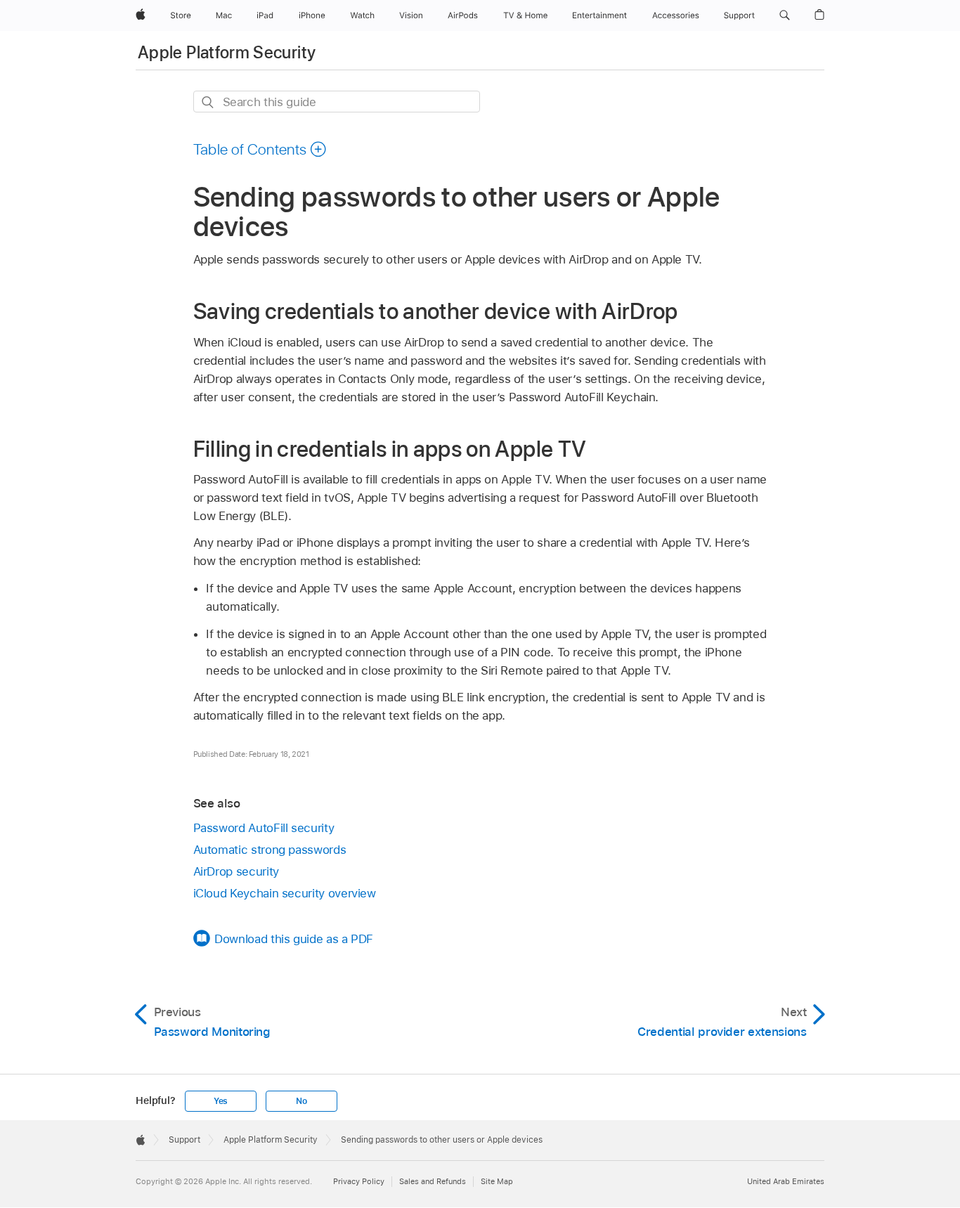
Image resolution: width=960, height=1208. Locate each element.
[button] (785, 15)
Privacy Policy (358, 1181)
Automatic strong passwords (269, 850)
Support (184, 1140)
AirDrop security (236, 871)
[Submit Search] (208, 102)
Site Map (497, 1181)
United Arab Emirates (785, 1181)
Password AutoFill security (264, 828)
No (301, 1101)
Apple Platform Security (227, 52)
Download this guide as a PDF (293, 939)
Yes (221, 1101)
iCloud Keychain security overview (284, 893)
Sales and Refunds (432, 1181)
